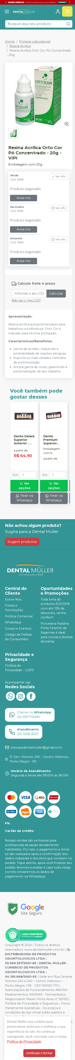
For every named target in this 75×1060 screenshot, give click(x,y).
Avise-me (23, 198)
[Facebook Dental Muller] (31, 696)
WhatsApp (13, 622)
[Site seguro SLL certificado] (26, 909)
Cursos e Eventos (18, 628)
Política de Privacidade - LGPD (19, 668)
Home (10, 41)
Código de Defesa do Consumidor (18, 637)
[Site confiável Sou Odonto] (26, 935)
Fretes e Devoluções (14, 608)
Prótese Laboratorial (34, 41)
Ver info (60, 176)
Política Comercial (18, 616)
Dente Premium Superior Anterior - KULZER (51, 440)
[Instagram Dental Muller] (20, 696)
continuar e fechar (39, 1053)
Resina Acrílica (20, 46)
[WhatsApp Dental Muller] (10, 696)
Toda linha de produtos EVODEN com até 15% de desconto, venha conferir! (55, 608)
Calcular (56, 293)
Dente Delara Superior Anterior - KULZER (24, 440)
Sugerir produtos (22, 542)
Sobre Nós (13, 599)
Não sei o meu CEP (26, 300)
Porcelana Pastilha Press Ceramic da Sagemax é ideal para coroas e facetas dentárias (56, 632)
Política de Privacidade (24, 1041)
